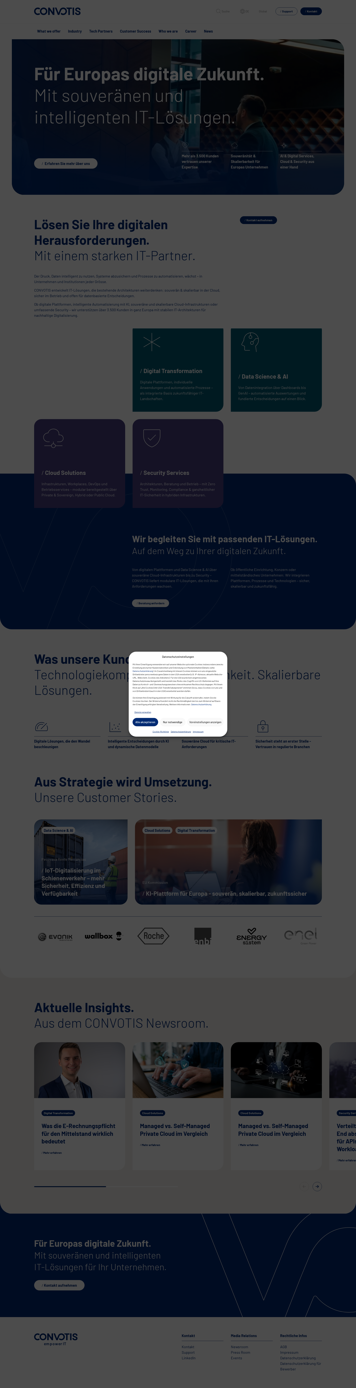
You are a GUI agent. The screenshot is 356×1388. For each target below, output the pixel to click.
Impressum (198, 731)
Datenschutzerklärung (143, 670)
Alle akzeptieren (145, 722)
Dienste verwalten (142, 712)
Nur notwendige (172, 722)
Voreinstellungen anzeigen (205, 722)
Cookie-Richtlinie (161, 731)
